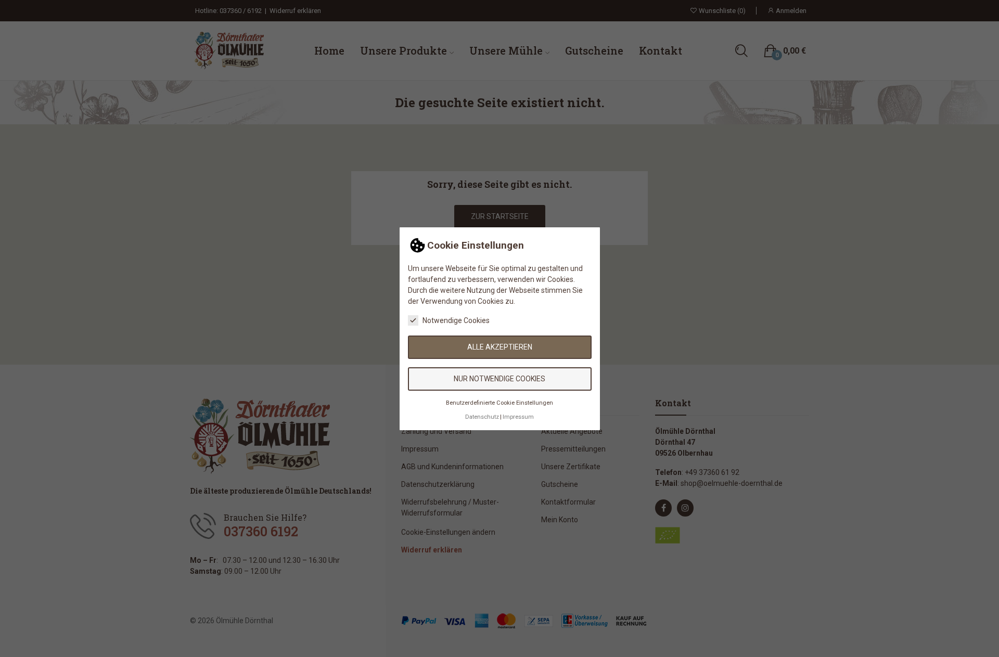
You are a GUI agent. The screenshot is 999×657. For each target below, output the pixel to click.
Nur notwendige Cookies (499, 379)
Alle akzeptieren (499, 347)
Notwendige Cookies (456, 320)
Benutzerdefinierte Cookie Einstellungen (499, 403)
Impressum (518, 416)
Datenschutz (482, 416)
